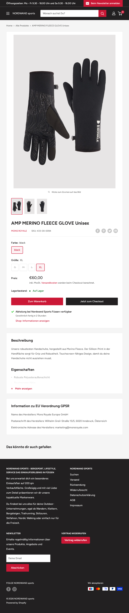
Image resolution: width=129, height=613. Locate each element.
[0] (120, 13)
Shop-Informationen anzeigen (33, 320)
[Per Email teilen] (115, 230)
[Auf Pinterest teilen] (103, 230)
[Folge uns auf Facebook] (8, 589)
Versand (74, 479)
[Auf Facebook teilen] (97, 230)
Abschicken (17, 567)
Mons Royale (19, 231)
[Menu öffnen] (7, 13)
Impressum (76, 505)
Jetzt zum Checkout (92, 301)
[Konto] (113, 13)
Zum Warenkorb (37, 301)
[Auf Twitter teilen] (109, 230)
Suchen (74, 474)
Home (9, 25)
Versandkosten (49, 282)
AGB (72, 500)
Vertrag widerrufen (75, 540)
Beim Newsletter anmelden (105, 3)
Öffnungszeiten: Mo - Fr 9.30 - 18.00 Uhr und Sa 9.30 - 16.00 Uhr (41, 3)
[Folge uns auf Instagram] (14, 589)
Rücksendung (77, 484)
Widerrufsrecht (78, 490)
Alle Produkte (22, 25)
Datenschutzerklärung (82, 495)
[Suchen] (102, 13)
